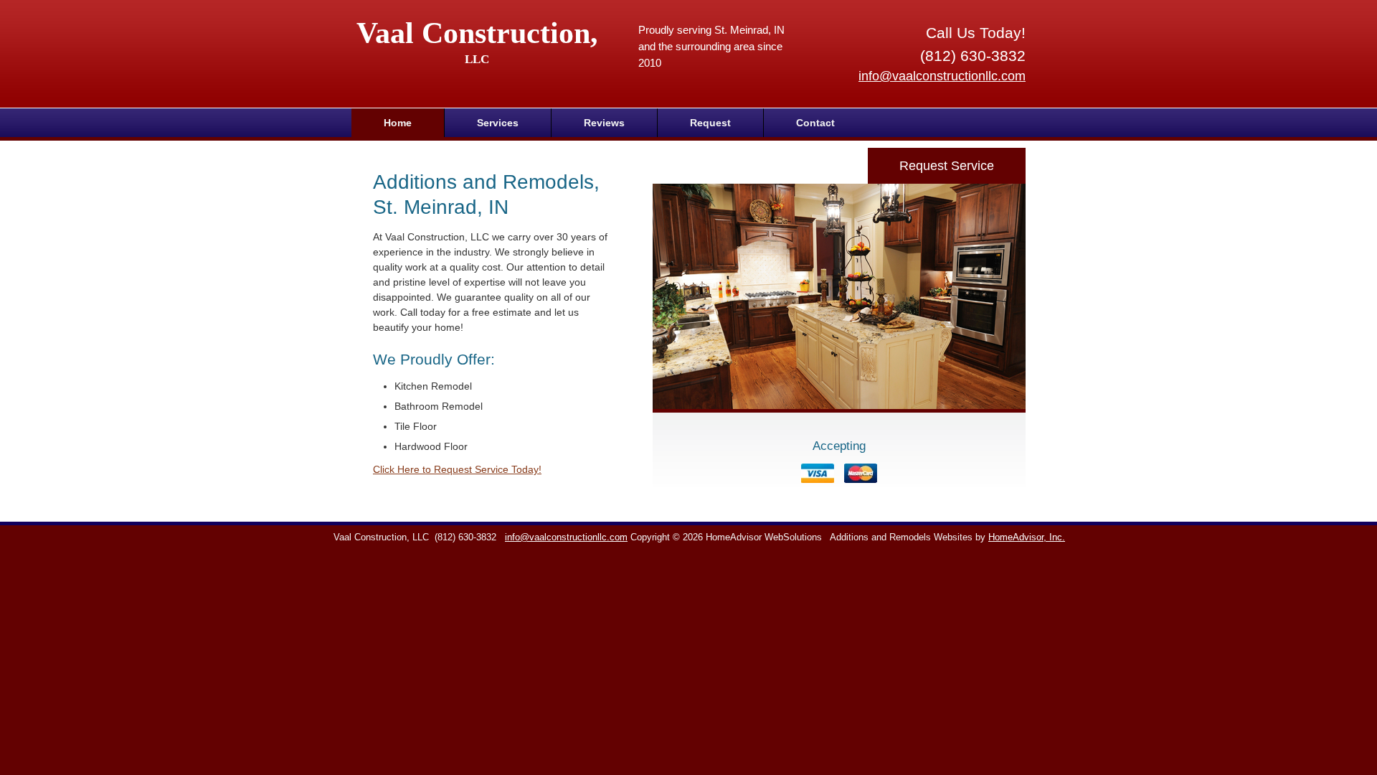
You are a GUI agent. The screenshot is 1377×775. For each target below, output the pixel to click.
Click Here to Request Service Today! (457, 469)
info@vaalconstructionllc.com (942, 76)
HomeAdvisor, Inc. (1026, 537)
